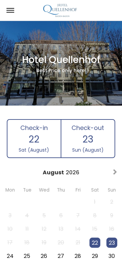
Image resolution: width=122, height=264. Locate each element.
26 (44, 256)
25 (27, 256)
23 (112, 243)
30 (111, 256)
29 (95, 256)
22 (95, 243)
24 (10, 256)
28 (78, 256)
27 (61, 256)
